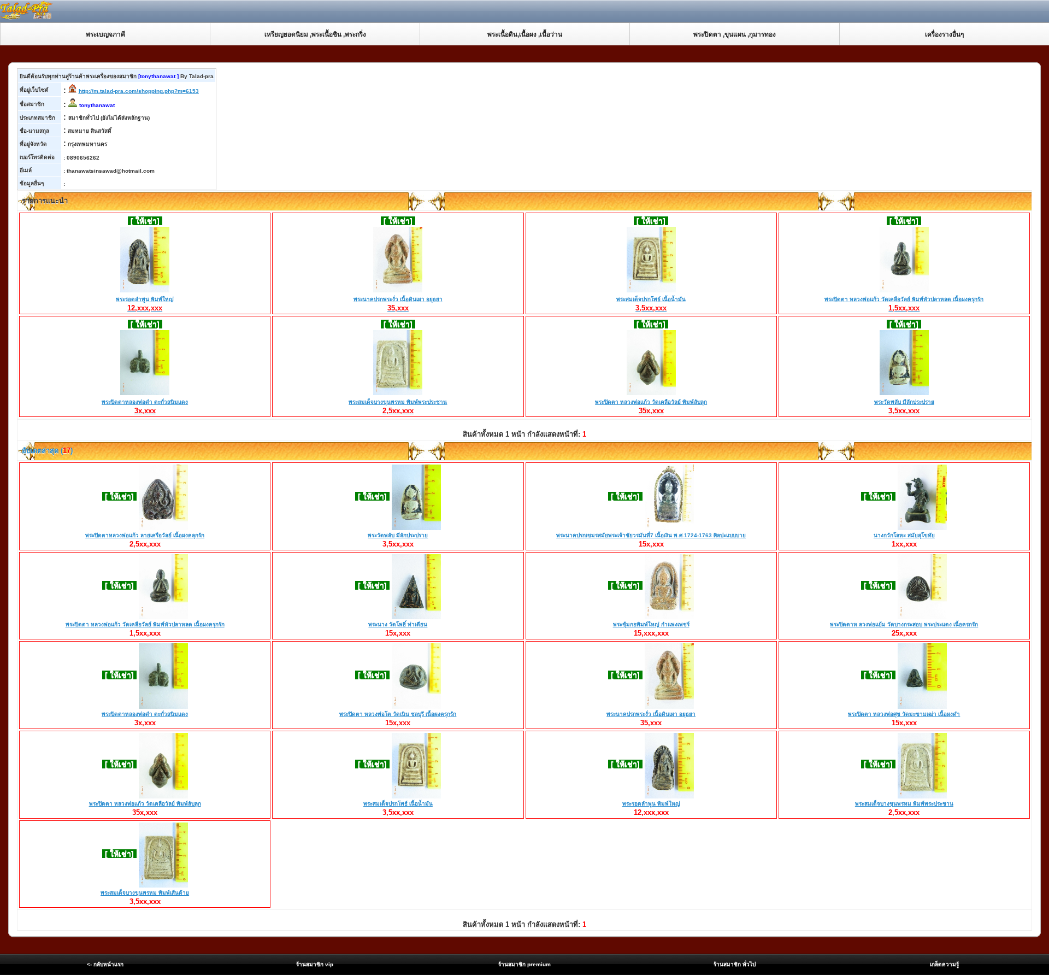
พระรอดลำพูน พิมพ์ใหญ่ (145, 304)
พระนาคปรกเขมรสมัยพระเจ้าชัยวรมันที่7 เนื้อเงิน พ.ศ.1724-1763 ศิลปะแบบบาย (651, 535)
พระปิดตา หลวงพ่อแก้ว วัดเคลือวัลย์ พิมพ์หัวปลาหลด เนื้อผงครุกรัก (903, 304)
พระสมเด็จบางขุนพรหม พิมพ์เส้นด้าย (145, 893)
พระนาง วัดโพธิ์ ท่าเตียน (397, 624)
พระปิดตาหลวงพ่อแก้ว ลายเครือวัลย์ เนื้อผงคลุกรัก (144, 535)
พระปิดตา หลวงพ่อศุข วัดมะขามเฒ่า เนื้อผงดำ (904, 714)
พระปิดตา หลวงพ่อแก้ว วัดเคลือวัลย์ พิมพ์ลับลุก (651, 406)
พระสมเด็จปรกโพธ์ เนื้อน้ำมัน (651, 304)
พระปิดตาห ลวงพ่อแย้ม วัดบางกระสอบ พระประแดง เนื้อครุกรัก (904, 624)
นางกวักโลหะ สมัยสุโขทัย (904, 535)
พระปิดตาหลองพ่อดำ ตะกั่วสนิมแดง (145, 406)
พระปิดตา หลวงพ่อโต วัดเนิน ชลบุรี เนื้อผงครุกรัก (397, 714)
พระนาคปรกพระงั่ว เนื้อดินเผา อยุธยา (398, 304)
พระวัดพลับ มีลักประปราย (904, 406)
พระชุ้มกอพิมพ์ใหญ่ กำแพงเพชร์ (651, 624)
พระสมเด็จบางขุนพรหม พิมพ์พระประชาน (398, 406)
